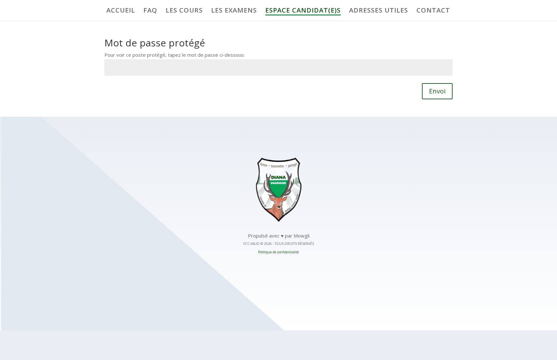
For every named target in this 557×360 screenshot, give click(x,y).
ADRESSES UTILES (378, 11)
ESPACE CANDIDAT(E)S (303, 11)
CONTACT (433, 11)
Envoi (437, 91)
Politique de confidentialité (278, 252)
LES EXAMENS (234, 11)
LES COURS (184, 11)
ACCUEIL (120, 11)
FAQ (150, 11)
